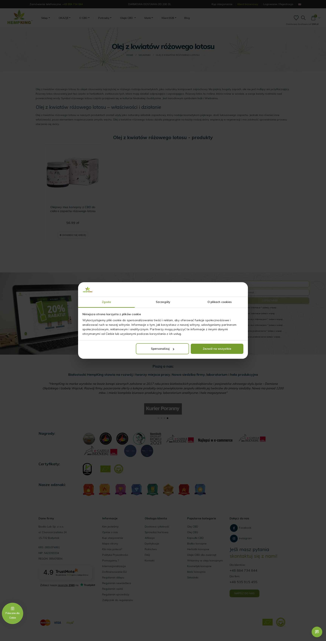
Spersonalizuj (160, 348)
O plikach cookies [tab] (220, 302)
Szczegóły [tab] (163, 302)
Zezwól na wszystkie (217, 348)
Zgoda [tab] (106, 302)
